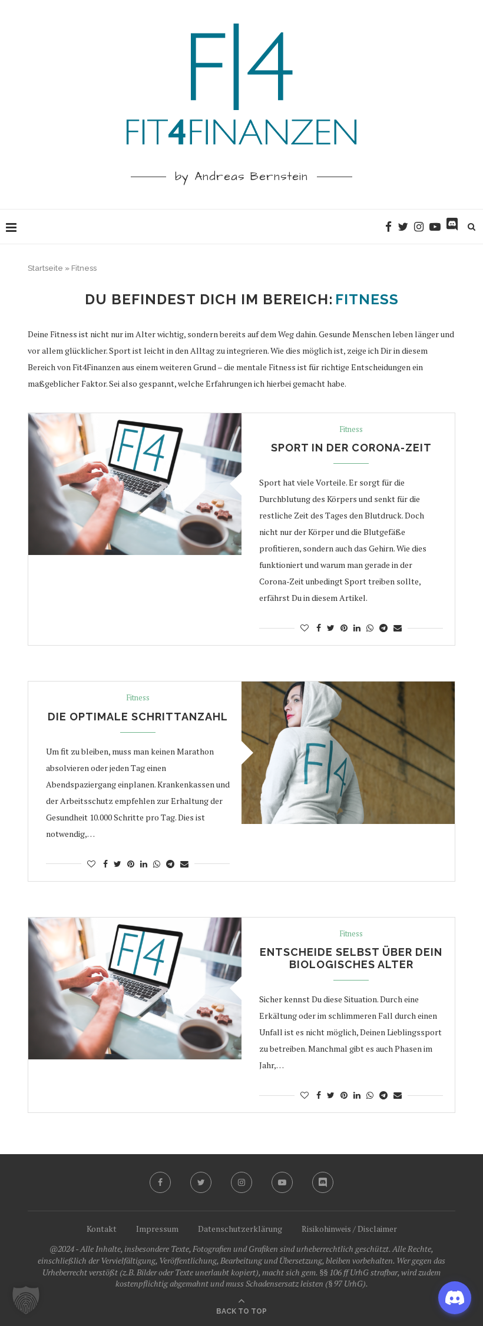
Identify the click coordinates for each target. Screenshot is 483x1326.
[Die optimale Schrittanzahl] (348, 752)
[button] (26, 1300)
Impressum (157, 1228)
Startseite (45, 268)
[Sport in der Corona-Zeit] (135, 484)
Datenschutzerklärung (240, 1228)
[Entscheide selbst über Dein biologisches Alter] (135, 988)
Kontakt (102, 1228)
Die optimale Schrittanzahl (138, 716)
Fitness (351, 429)
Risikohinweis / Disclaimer (349, 1228)
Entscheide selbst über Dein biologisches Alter (351, 958)
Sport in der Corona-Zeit (351, 447)
